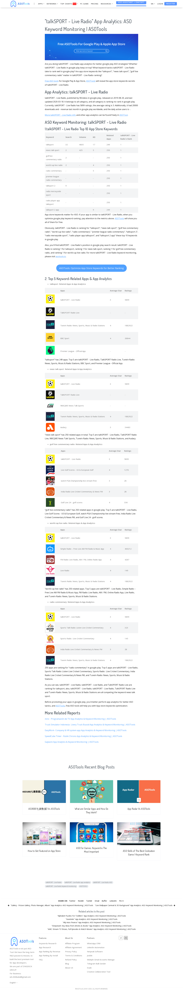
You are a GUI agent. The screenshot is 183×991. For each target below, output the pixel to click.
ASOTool (124, 115)
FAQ (41, 959)
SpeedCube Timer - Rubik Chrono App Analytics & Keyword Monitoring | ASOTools (83, 736)
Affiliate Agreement (73, 947)
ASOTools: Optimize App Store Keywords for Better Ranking (91, 268)
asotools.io (61, 256)
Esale (89, 967)
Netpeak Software (95, 951)
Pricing (94, 4)
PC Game (84, 4)
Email (97, 901)
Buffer (104, 901)
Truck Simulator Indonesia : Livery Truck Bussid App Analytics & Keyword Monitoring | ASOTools (90, 724)
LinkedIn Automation (95, 947)
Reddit (81, 901)
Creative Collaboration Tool (98, 971)
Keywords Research (47, 943)
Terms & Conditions (73, 955)
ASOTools (90, 81)
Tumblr (89, 901)
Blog (67, 963)
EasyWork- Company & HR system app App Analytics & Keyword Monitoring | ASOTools (85, 730)
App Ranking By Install (48, 955)
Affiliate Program (72, 943)
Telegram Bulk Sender (96, 963)
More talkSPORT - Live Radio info (60, 115)
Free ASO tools (52, 81)
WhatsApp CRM (93, 943)
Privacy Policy (71, 951)
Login (160, 4)
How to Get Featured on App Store (44, 850)
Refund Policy (71, 959)
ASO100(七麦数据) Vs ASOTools (44, 808)
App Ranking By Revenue (49, 951)
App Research (45, 947)
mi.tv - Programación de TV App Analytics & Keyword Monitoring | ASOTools (80, 718)
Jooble (89, 955)
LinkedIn (113, 901)
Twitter (72, 901)
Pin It (121, 901)
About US (69, 967)
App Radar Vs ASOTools (138, 808)
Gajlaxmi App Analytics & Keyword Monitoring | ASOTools (72, 742)
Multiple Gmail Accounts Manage (101, 959)
